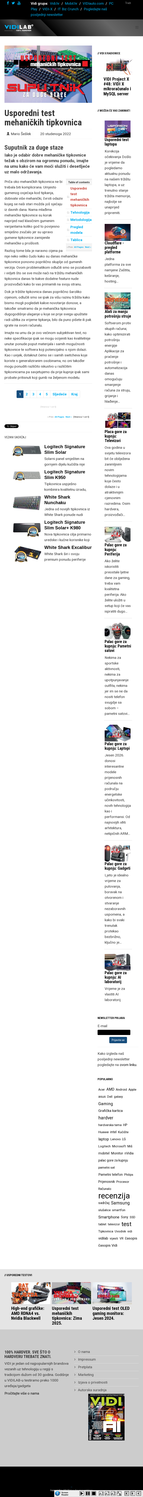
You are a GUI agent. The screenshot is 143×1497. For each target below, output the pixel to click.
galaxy (118, 1096)
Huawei (103, 1132)
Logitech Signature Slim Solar (64, 449)
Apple (132, 1089)
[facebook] (8, 3)
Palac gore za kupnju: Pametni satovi (118, 646)
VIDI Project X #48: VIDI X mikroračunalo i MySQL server (117, 86)
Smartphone (108, 1217)
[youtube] (19, 3)
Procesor (122, 1182)
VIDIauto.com (93, 3)
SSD (132, 1217)
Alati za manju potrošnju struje (118, 313)
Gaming (105, 1103)
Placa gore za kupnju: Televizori (116, 436)
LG (124, 1139)
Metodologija (81, 220)
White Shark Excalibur (68, 547)
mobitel (103, 1153)
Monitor (117, 1153)
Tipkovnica (105, 1231)
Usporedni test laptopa (117, 141)
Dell (109, 1096)
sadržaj (103, 1203)
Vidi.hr (55, 3)
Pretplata (84, 1367)
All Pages (79, 247)
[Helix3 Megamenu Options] (137, 27)
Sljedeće (60, 394)
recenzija (114, 1195)
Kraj (74, 394)
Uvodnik (120, 1231)
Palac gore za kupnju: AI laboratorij (116, 977)
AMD (110, 1089)
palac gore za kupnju (113, 1160)
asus (102, 1096)
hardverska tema (110, 1125)
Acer (101, 1089)
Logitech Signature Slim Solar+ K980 (64, 525)
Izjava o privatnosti (92, 1382)
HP (125, 1125)
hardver (105, 1117)
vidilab (103, 1238)
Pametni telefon (110, 1174)
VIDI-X (47, 9)
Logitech (104, 1146)
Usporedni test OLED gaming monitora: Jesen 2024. (111, 1313)
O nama (83, 1352)
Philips (128, 1174)
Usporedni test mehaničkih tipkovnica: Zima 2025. (67, 1316)
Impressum (86, 1359)
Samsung (120, 1203)
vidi (129, 1231)
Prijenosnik (106, 1182)
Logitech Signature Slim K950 (64, 474)
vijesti (114, 1238)
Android (121, 1089)
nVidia (129, 1153)
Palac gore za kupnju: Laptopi (117, 746)
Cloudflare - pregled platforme (114, 247)
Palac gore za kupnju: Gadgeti (117, 866)
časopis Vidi (107, 1245)
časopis (131, 1238)
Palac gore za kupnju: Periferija (116, 549)
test (126, 1224)
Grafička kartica (110, 1111)
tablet (102, 1224)
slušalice (104, 1210)
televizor (114, 1224)
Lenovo (115, 1139)
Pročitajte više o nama (21, 1393)
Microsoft (119, 1146)
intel (113, 1132)
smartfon (118, 1210)
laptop (103, 1139)
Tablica (76, 240)
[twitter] (13, 3)
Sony (124, 1217)
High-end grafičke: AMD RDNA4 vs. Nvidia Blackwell (27, 1313)
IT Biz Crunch (68, 9)
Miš (129, 1146)
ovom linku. (128, 1065)
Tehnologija (80, 212)
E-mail (102, 1026)
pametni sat (106, 1167)
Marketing (85, 1375)
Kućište (123, 1132)
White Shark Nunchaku (57, 499)
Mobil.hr (71, 3)
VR (121, 1238)
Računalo (104, 1189)
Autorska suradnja (92, 1390)
